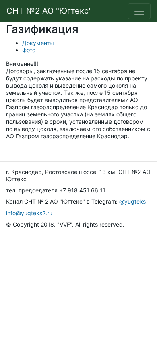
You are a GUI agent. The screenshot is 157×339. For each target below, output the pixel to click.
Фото (28, 50)
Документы (38, 42)
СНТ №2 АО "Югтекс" (49, 11)
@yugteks (132, 201)
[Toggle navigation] (139, 11)
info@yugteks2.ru (29, 213)
